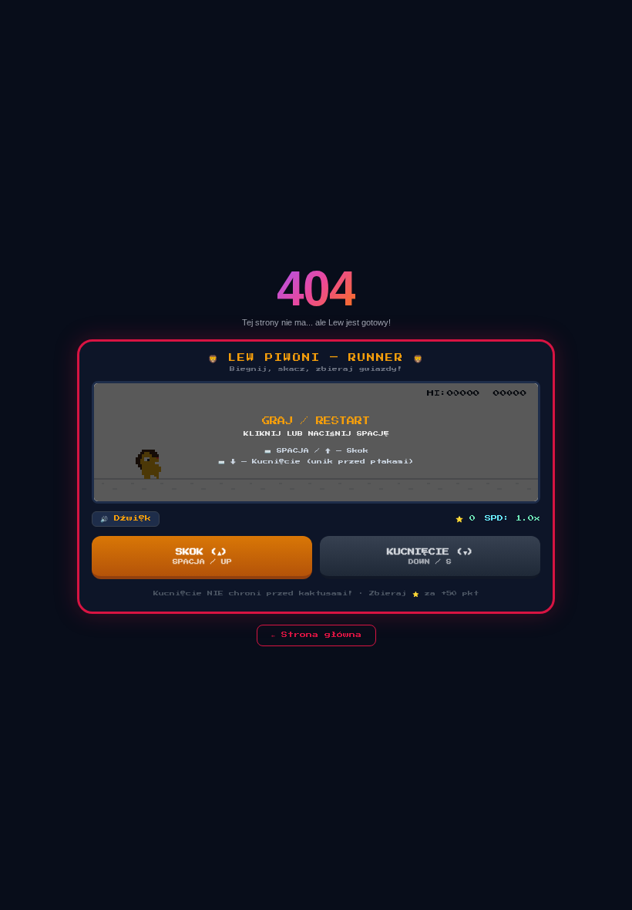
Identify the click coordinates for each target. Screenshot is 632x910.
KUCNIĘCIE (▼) (430, 556)
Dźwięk (125, 518)
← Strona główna (316, 635)
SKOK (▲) (202, 556)
